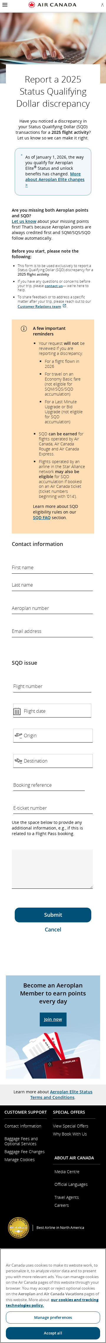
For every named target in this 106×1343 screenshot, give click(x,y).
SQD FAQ (42, 517)
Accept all (53, 1333)
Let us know (24, 221)
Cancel (53, 929)
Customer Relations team (39, 306)
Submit (53, 914)
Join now (53, 1019)
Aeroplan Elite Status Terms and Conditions (61, 1094)
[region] (53, 1295)
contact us (54, 285)
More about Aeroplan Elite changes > (55, 179)
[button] (4, 4)
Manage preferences (53, 1317)
